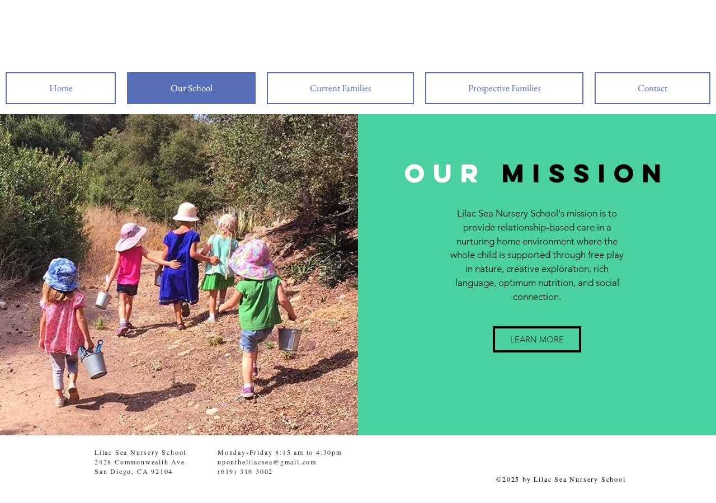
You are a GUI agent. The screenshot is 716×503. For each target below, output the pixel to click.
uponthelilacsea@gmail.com (267, 461)
